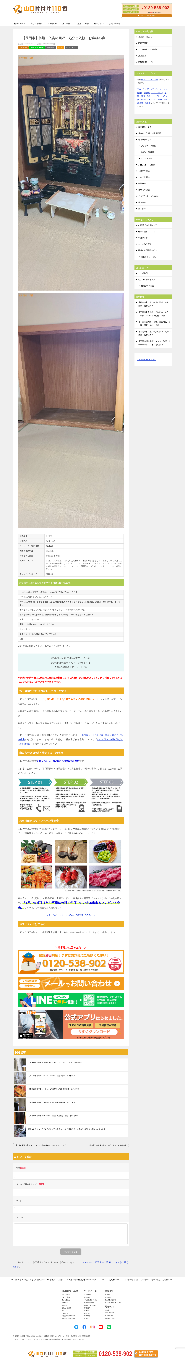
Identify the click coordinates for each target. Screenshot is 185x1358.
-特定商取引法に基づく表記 (113, 1302)
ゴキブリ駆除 (144, 177)
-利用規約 (108, 1297)
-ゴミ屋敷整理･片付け (90, 1300)
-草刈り (86, 1318)
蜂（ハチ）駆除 (145, 139)
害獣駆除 (142, 183)
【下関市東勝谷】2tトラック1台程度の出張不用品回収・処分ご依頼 (53, 1089)
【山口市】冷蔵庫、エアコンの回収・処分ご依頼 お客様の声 (51, 1076)
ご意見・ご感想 (82, 23)
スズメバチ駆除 (147, 152)
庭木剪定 (142, 202)
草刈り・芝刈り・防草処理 (149, 133)
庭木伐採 (142, 209)
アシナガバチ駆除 (148, 146)
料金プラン (99, 23)
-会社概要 (108, 1294)
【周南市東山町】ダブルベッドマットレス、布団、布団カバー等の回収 (55, 1062)
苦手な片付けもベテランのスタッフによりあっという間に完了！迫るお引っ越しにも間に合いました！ (66, 1129)
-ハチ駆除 (87, 1310)
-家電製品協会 (109, 1315)
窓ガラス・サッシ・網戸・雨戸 (154, 99)
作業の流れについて (146, 231)
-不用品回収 (87, 1294)
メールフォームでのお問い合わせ (147, 15)
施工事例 (66, 23)
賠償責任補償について (68, 1316)
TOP (59, 1280)
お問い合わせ (114, 23)
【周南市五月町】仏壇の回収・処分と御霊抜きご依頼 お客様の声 (53, 1116)
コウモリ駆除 (144, 190)
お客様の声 (52, 23)
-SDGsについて (109, 1313)
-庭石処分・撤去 (89, 1302)
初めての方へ (19, 23)
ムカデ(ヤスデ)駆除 (146, 165)
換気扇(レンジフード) (153, 93)
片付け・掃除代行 (145, 37)
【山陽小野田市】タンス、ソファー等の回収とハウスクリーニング (40, 1145)
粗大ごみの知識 (147, 286)
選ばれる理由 (36, 23)
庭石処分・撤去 (145, 127)
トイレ (157, 96)
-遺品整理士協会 (110, 1318)
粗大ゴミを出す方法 (146, 279)
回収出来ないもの (148, 257)
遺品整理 (142, 56)
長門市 (60, 48)
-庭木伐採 (87, 1313)
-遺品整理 (87, 1297)
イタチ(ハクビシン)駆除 (148, 196)
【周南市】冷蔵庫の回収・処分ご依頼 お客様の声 (107, 1145)
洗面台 (149, 96)
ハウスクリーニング (149, 79)
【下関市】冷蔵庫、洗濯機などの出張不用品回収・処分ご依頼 (51, 1102)
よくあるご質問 (145, 244)
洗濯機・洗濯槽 (143, 103)
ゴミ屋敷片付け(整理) (147, 49)
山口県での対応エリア (147, 225)
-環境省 (107, 1310)
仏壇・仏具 (51, 48)
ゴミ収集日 (143, 273)
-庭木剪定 (87, 1316)
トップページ (66, 1294)
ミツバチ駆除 (146, 158)
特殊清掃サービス (145, 62)
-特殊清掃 (87, 1308)
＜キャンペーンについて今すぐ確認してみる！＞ (70, 915)
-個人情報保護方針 (110, 1300)
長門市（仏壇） (71, 48)
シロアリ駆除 (144, 171)
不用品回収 (143, 43)
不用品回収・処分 (36, 48)
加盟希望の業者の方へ (146, 359)
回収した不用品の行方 (147, 250)
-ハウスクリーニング (90, 1305)
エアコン (154, 89)
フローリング (143, 89)
